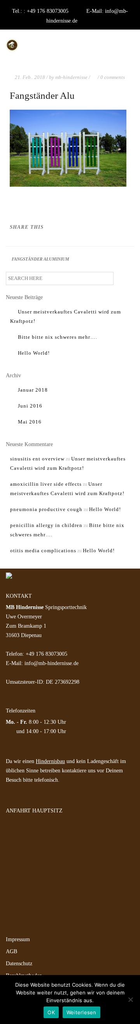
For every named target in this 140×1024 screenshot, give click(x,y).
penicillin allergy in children (46, 525)
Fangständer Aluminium (40, 259)
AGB (11, 951)
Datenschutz (19, 963)
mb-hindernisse (71, 77)
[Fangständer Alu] (110, 228)
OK (51, 1012)
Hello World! (34, 353)
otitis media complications (43, 550)
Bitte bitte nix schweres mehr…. (57, 337)
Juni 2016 (30, 406)
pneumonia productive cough (46, 509)
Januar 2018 (33, 390)
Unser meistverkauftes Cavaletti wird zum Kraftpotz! (65, 316)
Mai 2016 (30, 422)
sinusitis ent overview (37, 459)
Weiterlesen (81, 1012)
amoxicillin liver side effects (46, 484)
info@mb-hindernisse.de (51, 663)
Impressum (18, 939)
